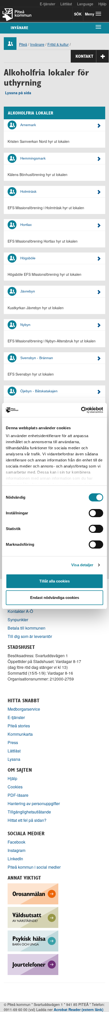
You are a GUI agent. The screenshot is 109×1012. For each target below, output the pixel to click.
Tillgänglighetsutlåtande (29, 812)
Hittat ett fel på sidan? (27, 820)
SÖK (78, 13)
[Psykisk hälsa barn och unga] (33, 940)
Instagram (16, 850)
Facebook (16, 842)
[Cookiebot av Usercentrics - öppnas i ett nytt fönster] (81, 410)
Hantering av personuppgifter (34, 803)
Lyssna (14, 759)
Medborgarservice (24, 709)
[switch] (96, 513)
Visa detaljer (82, 565)
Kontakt (84, 56)
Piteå (23, 44)
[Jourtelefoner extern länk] (33, 964)
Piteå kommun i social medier (34, 867)
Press (13, 742)
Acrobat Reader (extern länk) (78, 1009)
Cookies (15, 787)
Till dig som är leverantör (30, 636)
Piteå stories (19, 726)
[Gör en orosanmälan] (33, 893)
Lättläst (66, 3)
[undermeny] (98, 26)
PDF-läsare (18, 795)
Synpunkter (18, 619)
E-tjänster (47, 3)
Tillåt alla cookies (54, 581)
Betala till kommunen (26, 628)
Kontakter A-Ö (20, 611)
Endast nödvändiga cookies (54, 597)
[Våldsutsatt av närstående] (33, 917)
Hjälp (12, 778)
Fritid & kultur (58, 44)
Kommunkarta (20, 734)
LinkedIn (15, 859)
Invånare (19, 27)
